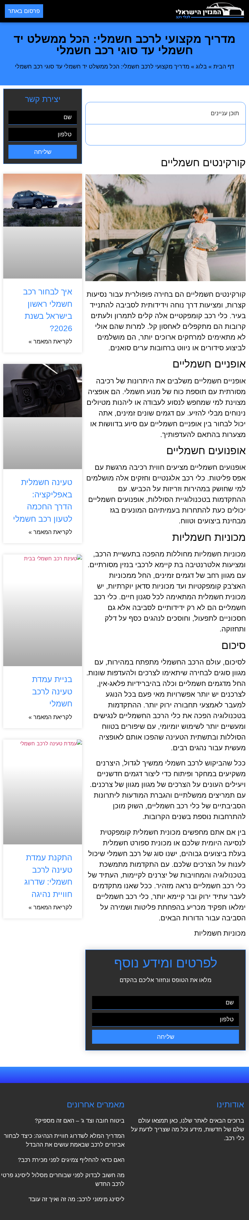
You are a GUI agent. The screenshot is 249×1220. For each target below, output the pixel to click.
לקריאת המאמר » (50, 341)
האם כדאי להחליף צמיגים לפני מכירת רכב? (71, 1160)
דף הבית (223, 66)
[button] (109, 11)
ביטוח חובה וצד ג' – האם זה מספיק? (79, 1120)
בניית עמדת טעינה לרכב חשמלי (52, 691)
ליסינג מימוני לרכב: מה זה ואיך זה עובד (76, 1199)
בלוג (201, 66)
